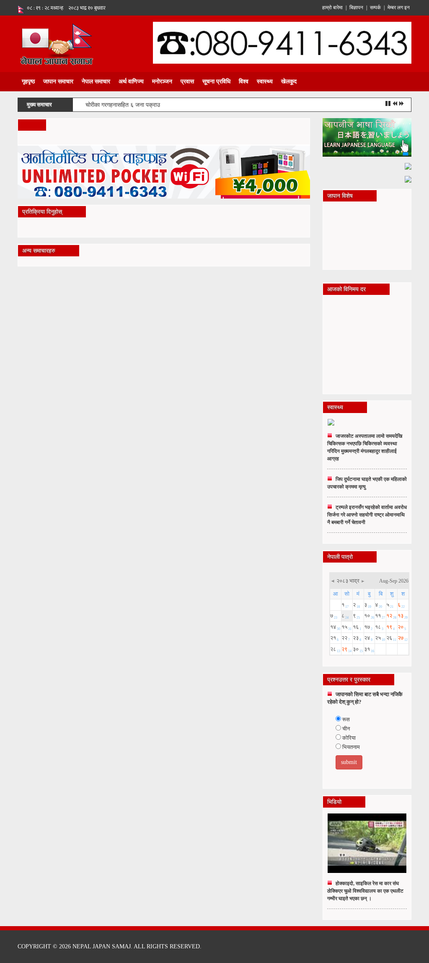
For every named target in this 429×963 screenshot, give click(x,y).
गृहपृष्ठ (28, 81)
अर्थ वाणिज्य (131, 81)
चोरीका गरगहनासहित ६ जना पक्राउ (122, 105)
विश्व (243, 81)
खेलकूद (289, 81)
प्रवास (187, 81)
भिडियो (334, 802)
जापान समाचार (58, 81)
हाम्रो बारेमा (332, 7)
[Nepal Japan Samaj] (56, 43)
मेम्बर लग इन (399, 7)
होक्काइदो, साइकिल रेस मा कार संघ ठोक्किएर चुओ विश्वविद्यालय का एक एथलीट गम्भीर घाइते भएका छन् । (365, 890)
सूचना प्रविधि (216, 81)
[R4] (408, 179)
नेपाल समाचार (96, 81)
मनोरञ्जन (162, 81)
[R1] (367, 137)
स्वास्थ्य (265, 81)
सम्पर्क (375, 7)
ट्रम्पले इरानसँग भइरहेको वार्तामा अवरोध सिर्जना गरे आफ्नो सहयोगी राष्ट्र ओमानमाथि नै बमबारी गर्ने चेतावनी (367, 514)
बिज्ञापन (356, 7)
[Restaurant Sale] (408, 166)
